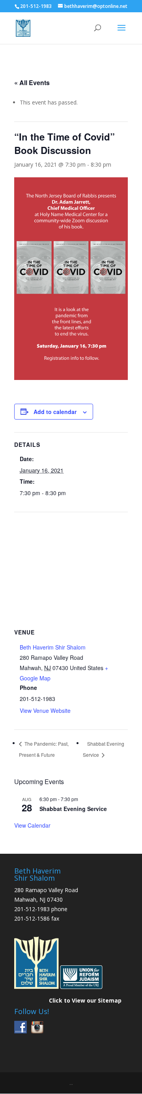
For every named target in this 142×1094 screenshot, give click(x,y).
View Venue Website (45, 710)
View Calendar (32, 825)
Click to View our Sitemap (85, 1000)
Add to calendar (55, 412)
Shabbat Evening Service (73, 809)
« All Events (32, 82)
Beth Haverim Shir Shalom (53, 647)
